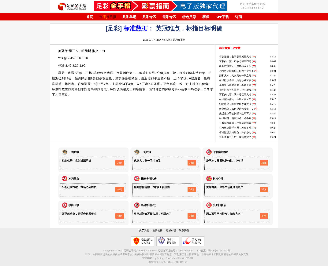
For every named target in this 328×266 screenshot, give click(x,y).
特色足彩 (189, 17)
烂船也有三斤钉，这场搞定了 (235, 137)
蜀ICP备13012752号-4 (220, 250)
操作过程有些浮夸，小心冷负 (235, 89)
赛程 (205, 17)
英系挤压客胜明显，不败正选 (235, 85)
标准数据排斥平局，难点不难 (235, 127)
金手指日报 (107, 17)
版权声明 (171, 230)
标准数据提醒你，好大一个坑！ (236, 70)
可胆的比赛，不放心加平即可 (235, 61)
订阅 (238, 17)
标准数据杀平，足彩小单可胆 (235, 80)
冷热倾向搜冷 (221, 152)
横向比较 (74, 205)
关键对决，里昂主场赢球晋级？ (224, 187)
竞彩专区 (169, 17)
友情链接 (157, 230)
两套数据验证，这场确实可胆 (235, 66)
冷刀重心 (74, 178)
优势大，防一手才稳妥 (147, 160)
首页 (89, 17)
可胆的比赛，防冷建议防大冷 (235, 94)
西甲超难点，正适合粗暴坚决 (79, 213)
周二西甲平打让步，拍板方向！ (224, 213)
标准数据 (136, 28)
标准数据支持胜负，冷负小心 (235, 132)
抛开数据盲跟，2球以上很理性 (152, 187)
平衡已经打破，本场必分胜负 (79, 187)
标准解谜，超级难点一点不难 (235, 118)
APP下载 (222, 17)
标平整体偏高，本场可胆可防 (235, 99)
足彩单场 (129, 17)
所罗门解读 (219, 205)
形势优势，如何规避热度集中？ (236, 108)
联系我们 (184, 230)
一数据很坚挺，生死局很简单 (235, 123)
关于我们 (144, 230)
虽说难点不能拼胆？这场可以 (235, 113)
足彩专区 (149, 17)
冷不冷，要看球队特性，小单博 (224, 160)
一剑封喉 (74, 152)
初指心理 (218, 178)
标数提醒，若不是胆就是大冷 (235, 56)
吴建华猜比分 (149, 178)
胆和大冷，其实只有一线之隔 (235, 75)
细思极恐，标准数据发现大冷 (235, 104)
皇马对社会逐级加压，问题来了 (152, 213)
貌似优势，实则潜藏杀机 (76, 160)
